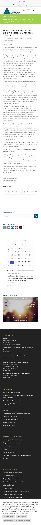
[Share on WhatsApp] (13, 191)
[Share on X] (9, 191)
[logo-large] (17, 10)
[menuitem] (23, 10)
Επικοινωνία (6, 458)
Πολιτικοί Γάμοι (7, 407)
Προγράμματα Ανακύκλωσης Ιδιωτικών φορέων (17, 455)
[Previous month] (8, 241)
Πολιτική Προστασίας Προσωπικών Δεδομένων (17, 413)
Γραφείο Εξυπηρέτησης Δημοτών (12, 472)
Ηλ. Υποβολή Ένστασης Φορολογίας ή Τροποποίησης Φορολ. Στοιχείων (18, 396)
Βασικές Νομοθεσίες (9, 422)
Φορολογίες (6, 410)
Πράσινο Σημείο (7, 446)
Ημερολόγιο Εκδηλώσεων (10, 404)
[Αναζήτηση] (23, 10)
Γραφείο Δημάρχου (8, 476)
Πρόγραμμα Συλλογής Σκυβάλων (12, 440)
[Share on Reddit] (32, 191)
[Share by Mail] (36, 191)
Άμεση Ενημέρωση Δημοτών (11, 392)
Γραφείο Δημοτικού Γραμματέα (12, 479)
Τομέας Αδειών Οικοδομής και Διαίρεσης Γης (16, 491)
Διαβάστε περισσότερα (23, 520)
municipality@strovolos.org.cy (21, 5)
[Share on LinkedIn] (20, 191)
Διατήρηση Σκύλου (8, 452)
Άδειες (5, 449)
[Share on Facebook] (5, 191)
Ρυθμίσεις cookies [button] (9, 517)
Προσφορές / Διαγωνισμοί (10, 416)
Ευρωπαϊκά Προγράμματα (10, 419)
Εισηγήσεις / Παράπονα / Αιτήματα (13, 443)
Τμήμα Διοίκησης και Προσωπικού (13, 482)
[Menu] (27, 10)
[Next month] (33, 241)
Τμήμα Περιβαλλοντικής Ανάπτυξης (13, 497)
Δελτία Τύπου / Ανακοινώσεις (11, 401)
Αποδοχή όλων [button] (21, 517)
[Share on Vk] (28, 191)
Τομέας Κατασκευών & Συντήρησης (13, 494)
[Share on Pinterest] (16, 191)
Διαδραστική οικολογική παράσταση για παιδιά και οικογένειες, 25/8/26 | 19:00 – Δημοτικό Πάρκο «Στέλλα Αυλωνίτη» (21, 279)
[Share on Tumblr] (24, 191)
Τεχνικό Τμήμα (7, 488)
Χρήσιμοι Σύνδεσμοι (9, 425)
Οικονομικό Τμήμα (8, 485)
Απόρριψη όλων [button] (8, 520)
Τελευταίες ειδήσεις (10, 16)
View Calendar (11, 286)
